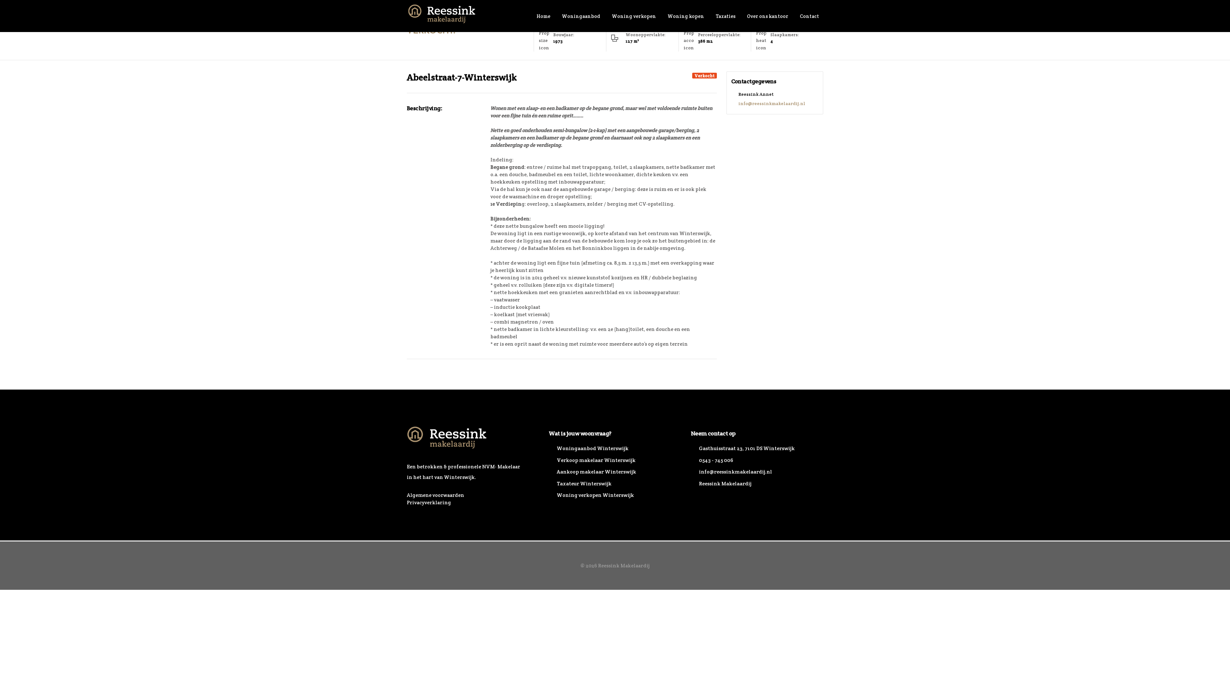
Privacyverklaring (429, 502)
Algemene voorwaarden (435, 495)
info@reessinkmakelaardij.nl (771, 103)
